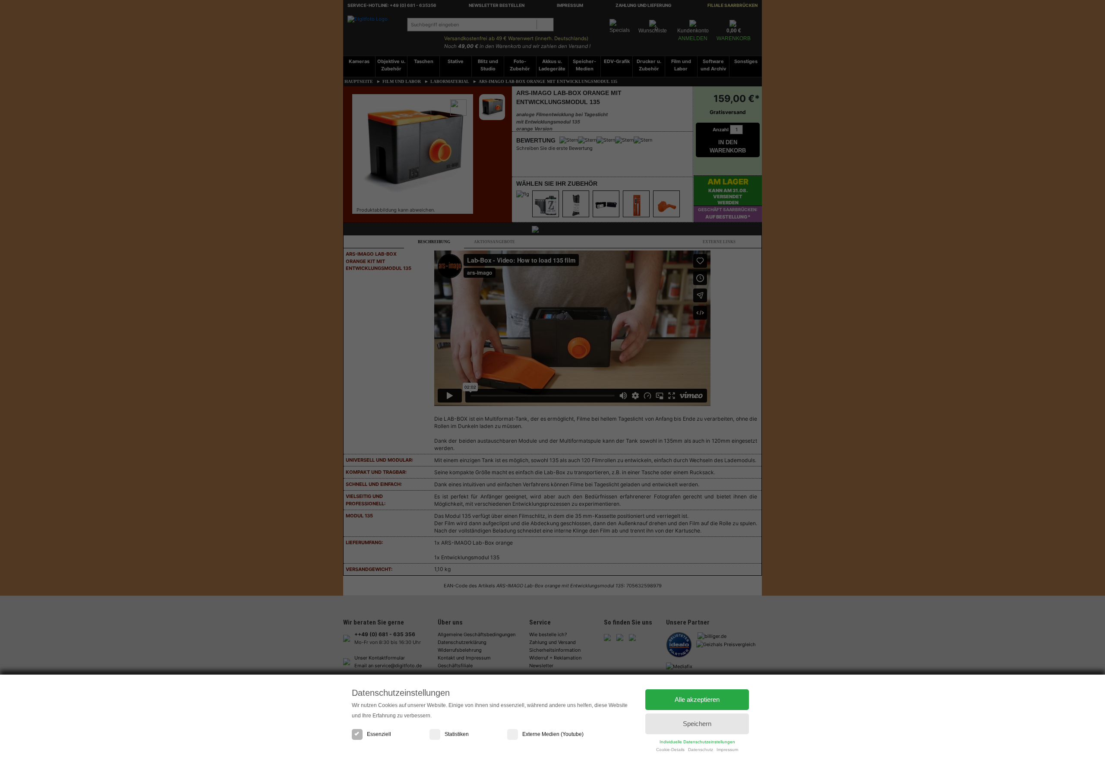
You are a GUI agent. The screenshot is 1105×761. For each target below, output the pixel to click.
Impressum (727, 749)
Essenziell (379, 734)
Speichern (697, 723)
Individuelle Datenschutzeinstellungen (697, 741)
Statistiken (457, 734)
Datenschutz (700, 749)
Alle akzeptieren (697, 699)
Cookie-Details (670, 749)
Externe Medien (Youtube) (553, 734)
